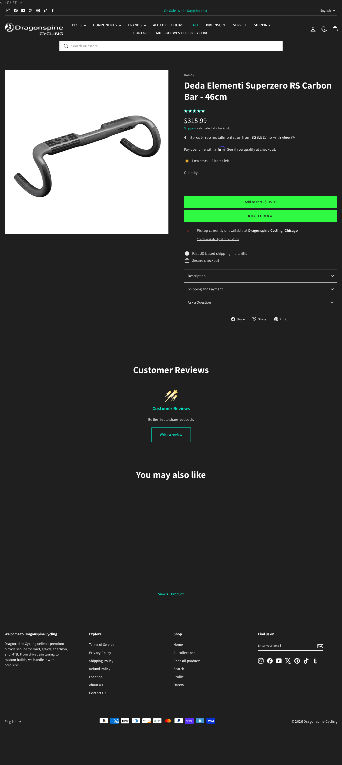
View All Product (171, 594)
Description (197, 275)
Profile (179, 676)
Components (105, 25)
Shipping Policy (101, 660)
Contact (141, 32)
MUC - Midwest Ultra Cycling (182, 32)
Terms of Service (101, 644)
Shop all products (187, 660)
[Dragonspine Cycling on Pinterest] (297, 661)
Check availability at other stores (218, 239)
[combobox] (171, 46)
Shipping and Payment (205, 289)
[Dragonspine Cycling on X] (288, 661)
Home (188, 75)
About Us (96, 684)
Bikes (77, 25)
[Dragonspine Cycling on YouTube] (279, 661)
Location (96, 676)
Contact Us (97, 692)
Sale (195, 25)
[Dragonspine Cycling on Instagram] (261, 661)
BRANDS (135, 25)
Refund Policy (99, 668)
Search (179, 668)
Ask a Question (199, 302)
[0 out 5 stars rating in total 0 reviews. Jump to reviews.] (195, 111)
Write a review (171, 434)
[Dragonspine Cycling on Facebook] (270, 661)
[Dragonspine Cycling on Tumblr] (315, 661)
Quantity (191, 172)
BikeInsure (216, 25)
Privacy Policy (100, 652)
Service (240, 25)
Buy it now (260, 216)
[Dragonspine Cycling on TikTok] (306, 661)
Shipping (262, 25)
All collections (168, 25)
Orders (179, 684)
